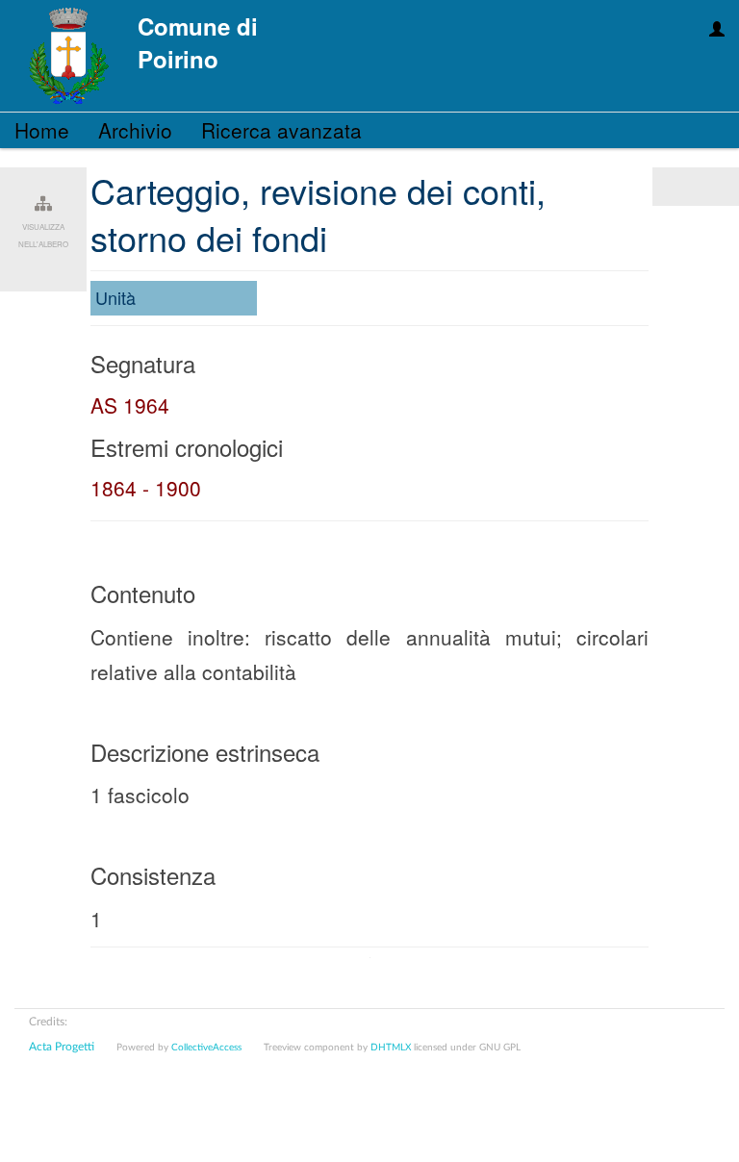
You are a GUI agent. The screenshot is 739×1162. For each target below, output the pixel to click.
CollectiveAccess (206, 1047)
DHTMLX (390, 1047)
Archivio (135, 129)
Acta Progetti (61, 1046)
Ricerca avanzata (281, 129)
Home (41, 129)
